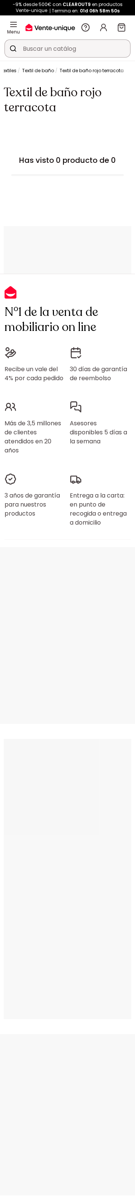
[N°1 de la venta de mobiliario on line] (50, 27)
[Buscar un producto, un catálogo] (13, 48)
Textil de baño (38, 70)
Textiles (8, 70)
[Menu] (13, 24)
